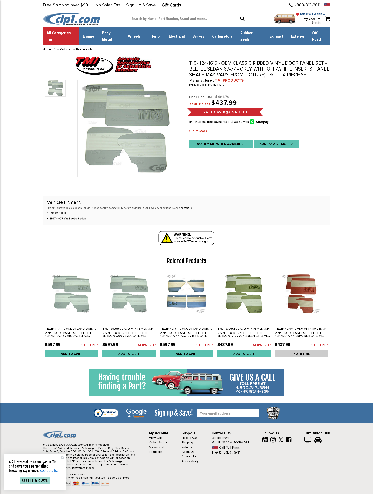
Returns (187, 447)
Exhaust (276, 36)
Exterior (297, 36)
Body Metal (107, 36)
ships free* (89, 345)
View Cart (155, 438)
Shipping (187, 442)
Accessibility (190, 461)
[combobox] (187, 19)
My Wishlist (156, 447)
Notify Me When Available (221, 144)
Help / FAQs (190, 438)
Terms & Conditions (73, 474)
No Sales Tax (107, 5)
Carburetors (222, 36)
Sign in (316, 22)
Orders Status (158, 442)
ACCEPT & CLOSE (35, 480)
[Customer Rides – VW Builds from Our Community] (318, 440)
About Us (188, 452)
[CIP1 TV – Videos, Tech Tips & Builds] (308, 440)
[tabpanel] (71, 315)
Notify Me (301, 354)
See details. (48, 471)
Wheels (134, 36)
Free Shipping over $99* (66, 5)
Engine (88, 36)
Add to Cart (71, 354)
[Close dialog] (62, 457)
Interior (154, 36)
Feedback (155, 452)
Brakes (198, 36)
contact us (187, 208)
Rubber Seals (246, 36)
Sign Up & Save (141, 5)
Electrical (177, 36)
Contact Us (189, 456)
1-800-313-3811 (307, 5)
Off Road (316, 36)
